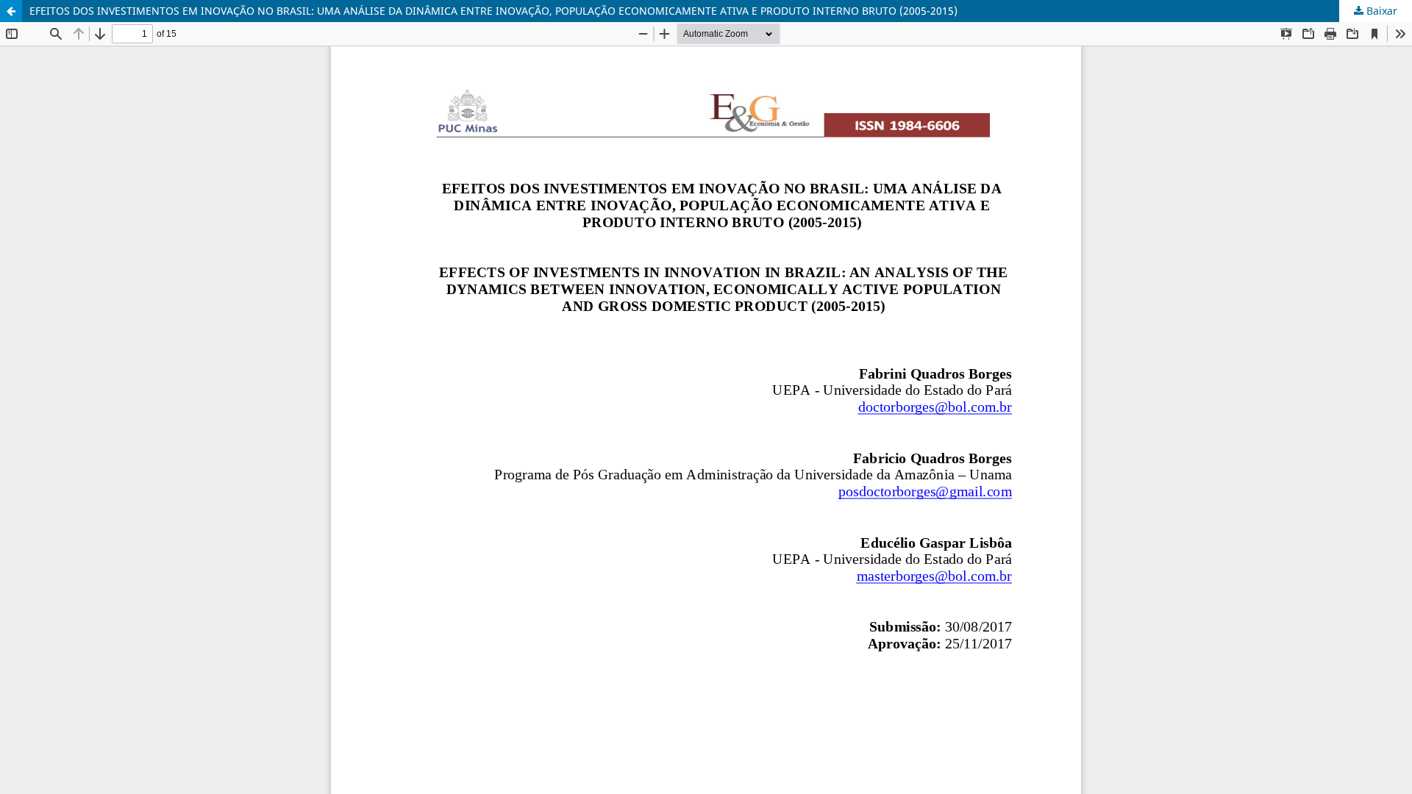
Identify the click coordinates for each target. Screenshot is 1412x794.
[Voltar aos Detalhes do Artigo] (11, 11)
